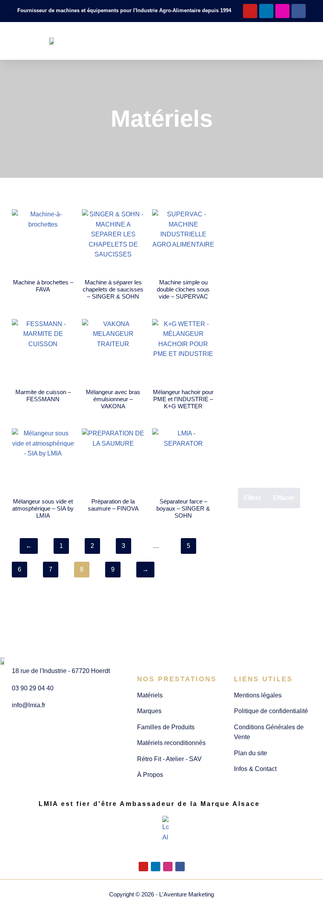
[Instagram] (282, 11)
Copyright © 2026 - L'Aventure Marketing (161, 894)
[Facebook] (298, 11)
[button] (155, 41)
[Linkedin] (266, 11)
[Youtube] (250, 11)
